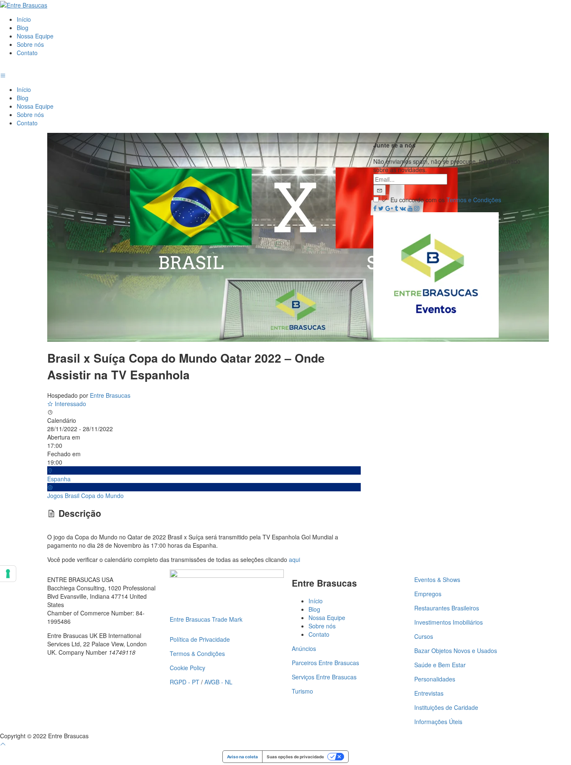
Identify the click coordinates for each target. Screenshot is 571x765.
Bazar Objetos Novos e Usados (455, 650)
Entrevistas (429, 693)
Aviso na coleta (242, 756)
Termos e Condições (473, 200)
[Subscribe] (379, 190)
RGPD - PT (184, 682)
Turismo (302, 691)
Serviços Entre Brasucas (324, 677)
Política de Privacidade (200, 639)
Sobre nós (30, 44)
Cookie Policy (187, 667)
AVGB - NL (218, 682)
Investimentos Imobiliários (448, 622)
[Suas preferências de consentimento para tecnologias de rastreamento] (8, 574)
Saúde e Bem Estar (440, 665)
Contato (27, 52)
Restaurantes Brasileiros (446, 608)
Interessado (69, 403)
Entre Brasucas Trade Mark (206, 619)
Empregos (427, 594)
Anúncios (304, 648)
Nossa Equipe (35, 36)
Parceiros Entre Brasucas (325, 662)
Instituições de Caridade (446, 707)
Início (24, 19)
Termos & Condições (197, 653)
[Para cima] (3, 744)
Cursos (423, 636)
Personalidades (434, 679)
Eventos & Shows (437, 579)
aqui (294, 559)
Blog (22, 27)
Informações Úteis (438, 721)
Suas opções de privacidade (295, 756)
